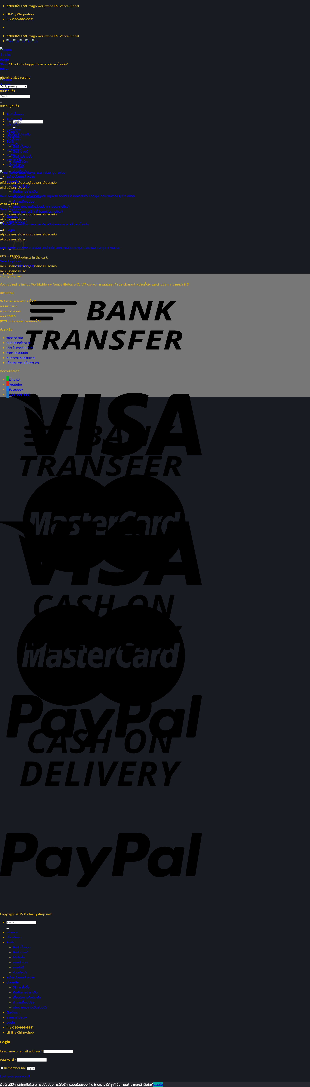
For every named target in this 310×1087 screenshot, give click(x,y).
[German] (16, 40)
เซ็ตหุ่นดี (11, 144)
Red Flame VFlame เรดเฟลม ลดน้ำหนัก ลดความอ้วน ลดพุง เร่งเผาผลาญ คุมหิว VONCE (60, 247)
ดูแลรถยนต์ (14, 149)
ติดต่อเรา (13, 1012)
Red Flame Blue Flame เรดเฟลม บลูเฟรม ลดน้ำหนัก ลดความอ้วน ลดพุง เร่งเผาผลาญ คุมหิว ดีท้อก (67, 195)
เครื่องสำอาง (15, 164)
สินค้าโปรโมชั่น (22, 156)
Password (8, 1059)
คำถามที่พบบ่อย (24, 201)
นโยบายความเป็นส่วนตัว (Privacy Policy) (41, 206)
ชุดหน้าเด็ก (13, 129)
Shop (4, 64)
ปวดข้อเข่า (13, 139)
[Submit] (1, 102)
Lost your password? (15, 1076)
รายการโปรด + (16, 1017)
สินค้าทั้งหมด (21, 146)
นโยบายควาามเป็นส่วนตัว (30, 1007)
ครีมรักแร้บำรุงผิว (18, 134)
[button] (28, 182)
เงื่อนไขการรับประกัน (20, 347)
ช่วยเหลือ (12, 982)
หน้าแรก (11, 932)
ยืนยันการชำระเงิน (25, 191)
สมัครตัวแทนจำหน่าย (20, 176)
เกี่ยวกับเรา (13, 937)
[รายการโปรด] (1, 178)
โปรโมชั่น (12, 124)
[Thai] (35, 40)
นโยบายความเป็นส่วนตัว (22, 362)
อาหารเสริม (14, 159)
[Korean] (28, 40)
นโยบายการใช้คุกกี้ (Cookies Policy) (38, 211)
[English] (9, 40)
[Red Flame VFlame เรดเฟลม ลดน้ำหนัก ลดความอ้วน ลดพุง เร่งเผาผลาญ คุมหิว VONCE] (44, 224)
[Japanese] (22, 40)
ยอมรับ (158, 1084)
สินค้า (10, 942)
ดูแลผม (11, 154)
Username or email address (21, 1051)
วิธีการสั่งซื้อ (14, 337)
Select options (10, 209)
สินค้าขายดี (14, 119)
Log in (31, 1068)
